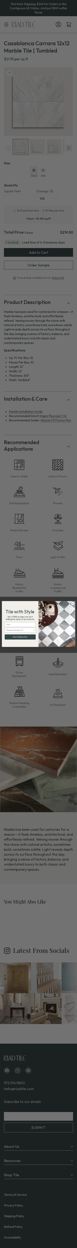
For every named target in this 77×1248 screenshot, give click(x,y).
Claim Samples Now (20, 637)
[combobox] (19, 630)
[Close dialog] (72, 603)
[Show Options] (34, 630)
